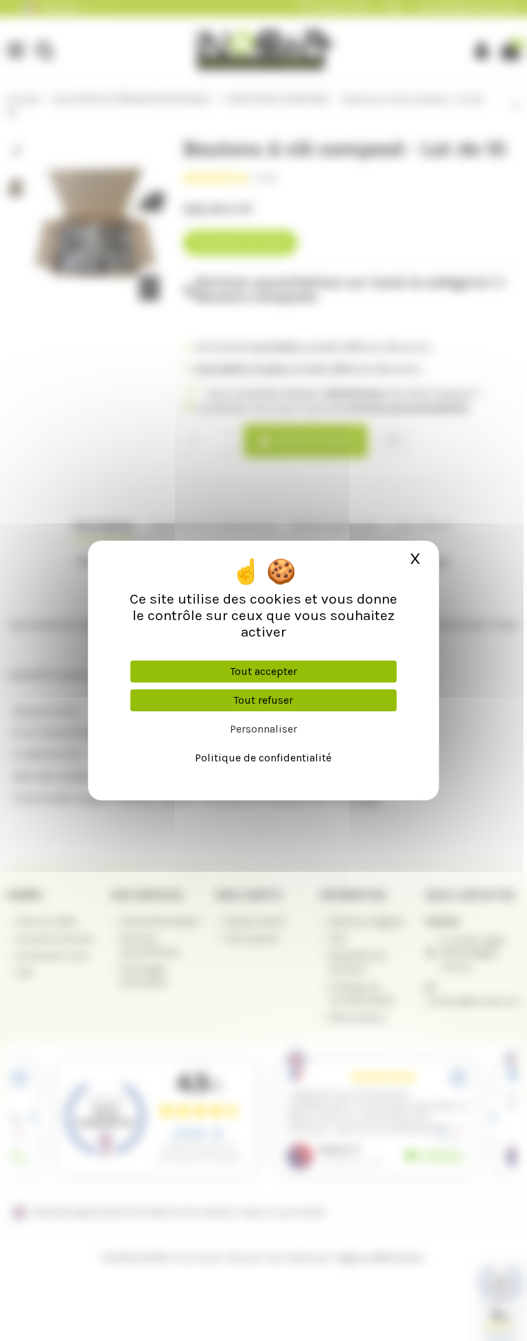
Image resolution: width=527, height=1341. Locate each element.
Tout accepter (263, 671)
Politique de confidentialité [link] (263, 757)
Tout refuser (263, 700)
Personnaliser (263, 728)
